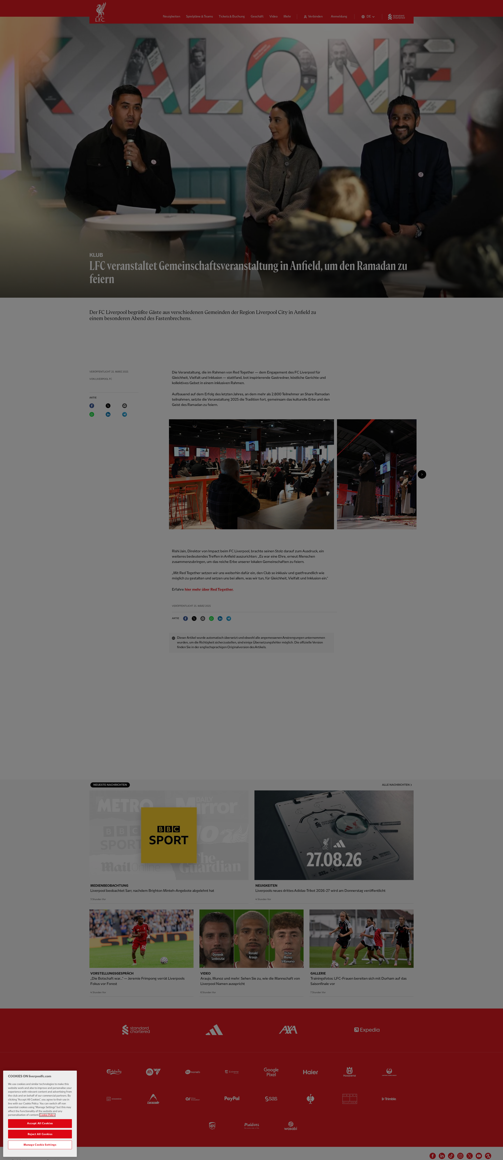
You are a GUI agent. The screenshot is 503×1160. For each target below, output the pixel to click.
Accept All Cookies (40, 1123)
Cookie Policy (47, 1115)
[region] (40, 1114)
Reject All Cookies (40, 1134)
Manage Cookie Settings (40, 1144)
